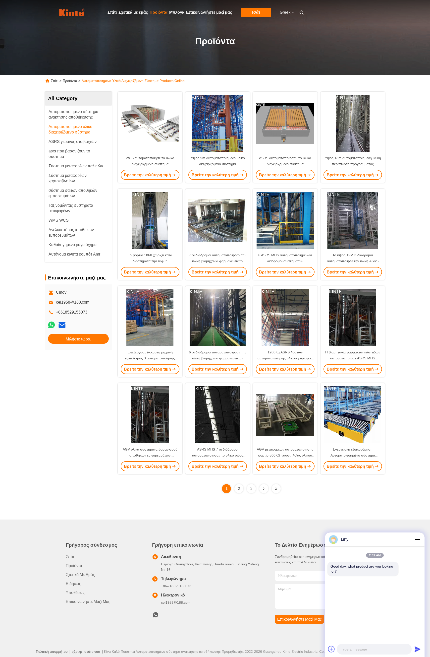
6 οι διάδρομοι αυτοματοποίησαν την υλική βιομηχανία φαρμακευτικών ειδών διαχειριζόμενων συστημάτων (217, 358)
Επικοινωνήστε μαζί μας (209, 12)
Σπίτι (112, 12)
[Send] (418, 649)
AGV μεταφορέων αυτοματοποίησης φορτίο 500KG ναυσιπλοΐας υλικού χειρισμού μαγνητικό (285, 455)
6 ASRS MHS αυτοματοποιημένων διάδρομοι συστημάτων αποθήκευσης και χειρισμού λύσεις (285, 261)
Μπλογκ (176, 12)
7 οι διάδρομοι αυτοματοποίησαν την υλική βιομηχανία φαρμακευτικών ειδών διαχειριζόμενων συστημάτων (217, 261)
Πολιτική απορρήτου (52, 652)
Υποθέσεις (75, 593)
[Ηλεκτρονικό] (61, 324)
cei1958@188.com (72, 302)
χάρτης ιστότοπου (86, 652)
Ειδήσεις (73, 584)
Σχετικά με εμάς (133, 12)
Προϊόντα (158, 12)
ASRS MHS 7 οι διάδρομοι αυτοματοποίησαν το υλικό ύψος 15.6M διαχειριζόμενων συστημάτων (217, 455)
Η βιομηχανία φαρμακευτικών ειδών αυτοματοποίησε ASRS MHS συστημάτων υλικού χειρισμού (352, 358)
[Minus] (418, 539)
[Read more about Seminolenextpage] (263, 488)
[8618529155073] (155, 616)
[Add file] (331, 649)
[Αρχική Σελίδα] (73, 12)
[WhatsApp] (51, 324)
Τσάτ (255, 12)
